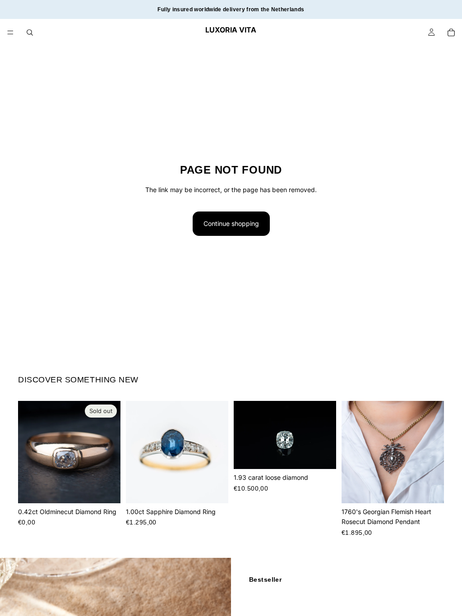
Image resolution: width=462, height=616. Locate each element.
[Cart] (451, 32)
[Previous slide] (28, 452)
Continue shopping (231, 223)
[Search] (30, 32)
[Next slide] (110, 452)
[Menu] (10, 32)
